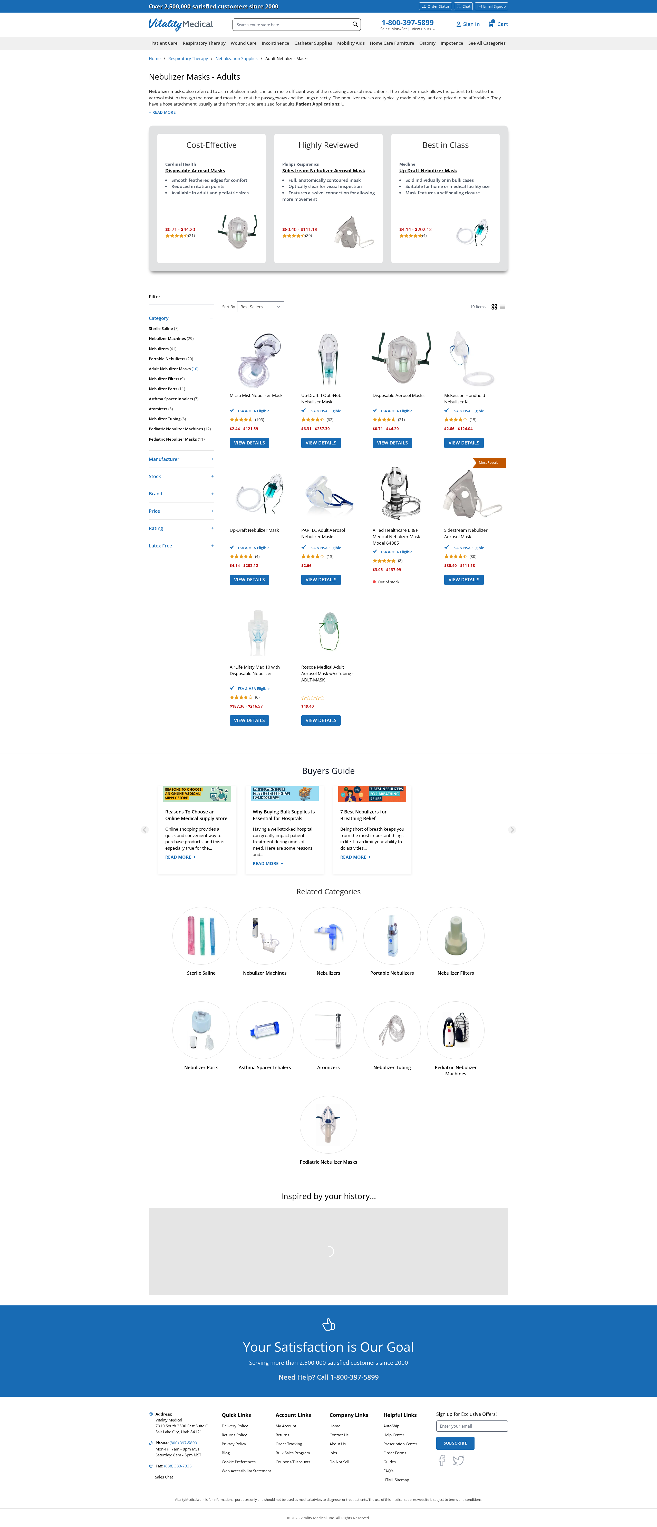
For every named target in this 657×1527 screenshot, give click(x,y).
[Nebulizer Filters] (456, 936)
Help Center (393, 1435)
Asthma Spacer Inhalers (265, 1067)
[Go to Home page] (181, 25)
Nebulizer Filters (456, 973)
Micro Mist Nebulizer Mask (256, 395)
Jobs (333, 1453)
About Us (338, 1444)
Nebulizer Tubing (392, 1067)
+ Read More (162, 112)
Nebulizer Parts (201, 1067)
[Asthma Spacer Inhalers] (265, 1030)
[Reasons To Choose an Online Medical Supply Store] (197, 794)
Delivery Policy (235, 1426)
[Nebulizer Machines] (265, 936)
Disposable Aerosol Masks (195, 171)
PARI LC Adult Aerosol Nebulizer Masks (323, 533)
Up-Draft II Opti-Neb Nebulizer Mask (321, 398)
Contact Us (339, 1435)
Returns (282, 1435)
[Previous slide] (145, 830)
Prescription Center (400, 1444)
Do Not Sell (339, 1462)
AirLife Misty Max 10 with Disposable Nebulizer (255, 670)
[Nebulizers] (328, 936)
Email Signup (494, 6)
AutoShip (391, 1426)
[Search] (355, 24)
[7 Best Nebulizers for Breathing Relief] (372, 794)
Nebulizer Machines (265, 973)
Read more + (180, 857)
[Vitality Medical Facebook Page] (442, 1460)
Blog (226, 1453)
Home (155, 58)
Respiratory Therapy (188, 58)
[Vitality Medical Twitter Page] (458, 1460)
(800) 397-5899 (183, 1443)
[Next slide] (512, 830)
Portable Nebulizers (392, 973)
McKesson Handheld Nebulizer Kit (464, 398)
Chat (466, 6)
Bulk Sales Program (293, 1453)
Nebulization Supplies (237, 58)
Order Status (439, 6)
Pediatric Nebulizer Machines (456, 1070)
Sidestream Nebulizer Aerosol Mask (323, 171)
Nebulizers (328, 973)
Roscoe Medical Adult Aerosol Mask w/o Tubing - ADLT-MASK (327, 673)
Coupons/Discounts (293, 1462)
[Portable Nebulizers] (392, 936)
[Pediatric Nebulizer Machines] (456, 1030)
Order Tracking (289, 1444)
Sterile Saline (201, 973)
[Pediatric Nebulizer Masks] (328, 1125)
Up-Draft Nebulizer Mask (428, 171)
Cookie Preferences (239, 1462)
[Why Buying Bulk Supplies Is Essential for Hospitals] (285, 794)
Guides (389, 1462)
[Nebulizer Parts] (201, 1030)
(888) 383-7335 (178, 1466)
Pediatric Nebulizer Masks (328, 1162)
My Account (286, 1426)
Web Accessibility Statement (246, 1471)
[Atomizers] (328, 1030)
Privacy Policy (234, 1444)
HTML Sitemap (396, 1480)
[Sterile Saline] (201, 936)
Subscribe (455, 1443)
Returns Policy (234, 1435)
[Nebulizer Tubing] (392, 1030)
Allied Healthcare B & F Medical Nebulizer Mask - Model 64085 (397, 536)
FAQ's (388, 1471)
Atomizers (328, 1067)
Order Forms (394, 1453)
